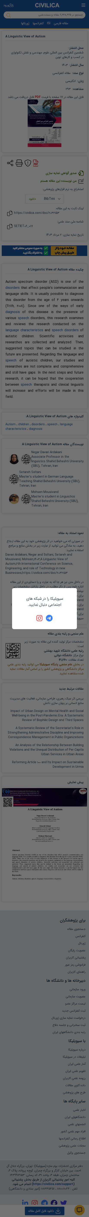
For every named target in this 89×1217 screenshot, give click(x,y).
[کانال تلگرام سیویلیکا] (49, 618)
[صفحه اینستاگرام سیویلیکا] (39, 618)
